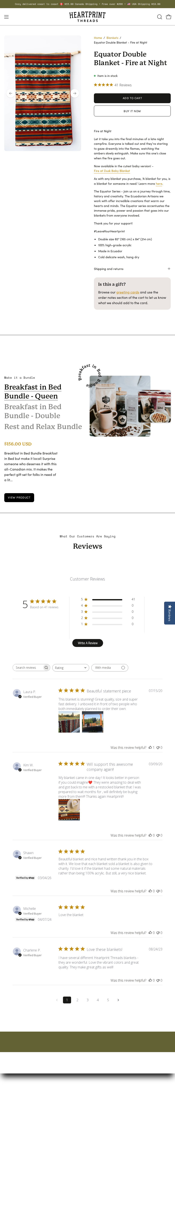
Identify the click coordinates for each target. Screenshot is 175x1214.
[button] (159, 17)
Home (98, 38)
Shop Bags (100, 1113)
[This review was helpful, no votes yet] (150, 835)
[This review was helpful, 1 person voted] (150, 747)
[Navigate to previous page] (57, 1000)
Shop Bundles (102, 1120)
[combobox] (70, 668)
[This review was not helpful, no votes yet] (157, 747)
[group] (87, 4)
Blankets (112, 38)
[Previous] (10, 93)
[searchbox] (27, 667)
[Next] (74, 93)
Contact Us (12, 1170)
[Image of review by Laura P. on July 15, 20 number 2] (92, 722)
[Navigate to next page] (118, 1000)
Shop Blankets (103, 1106)
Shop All (98, 1134)
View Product (19, 497)
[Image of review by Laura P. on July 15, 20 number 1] (69, 722)
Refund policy (14, 1184)
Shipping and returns (108, 269)
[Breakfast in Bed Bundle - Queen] (120, 406)
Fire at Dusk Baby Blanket (112, 171)
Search (9, 1163)
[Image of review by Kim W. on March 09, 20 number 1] (69, 809)
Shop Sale (99, 1127)
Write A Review (88, 643)
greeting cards (127, 292)
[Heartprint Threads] (87, 17)
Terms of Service (17, 1177)
